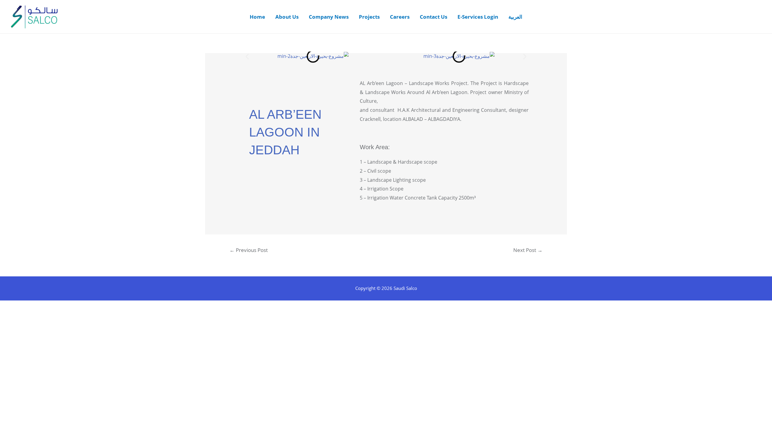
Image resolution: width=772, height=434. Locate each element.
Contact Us (433, 16)
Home (257, 16)
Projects (369, 16)
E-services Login (477, 16)
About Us (287, 16)
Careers (400, 16)
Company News (329, 16)
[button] (247, 56)
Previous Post (248, 250)
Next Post (528, 250)
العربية (515, 16)
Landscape (377, 92)
